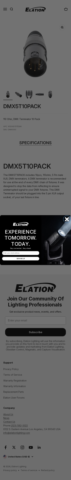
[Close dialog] (67, 219)
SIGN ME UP (21, 258)
